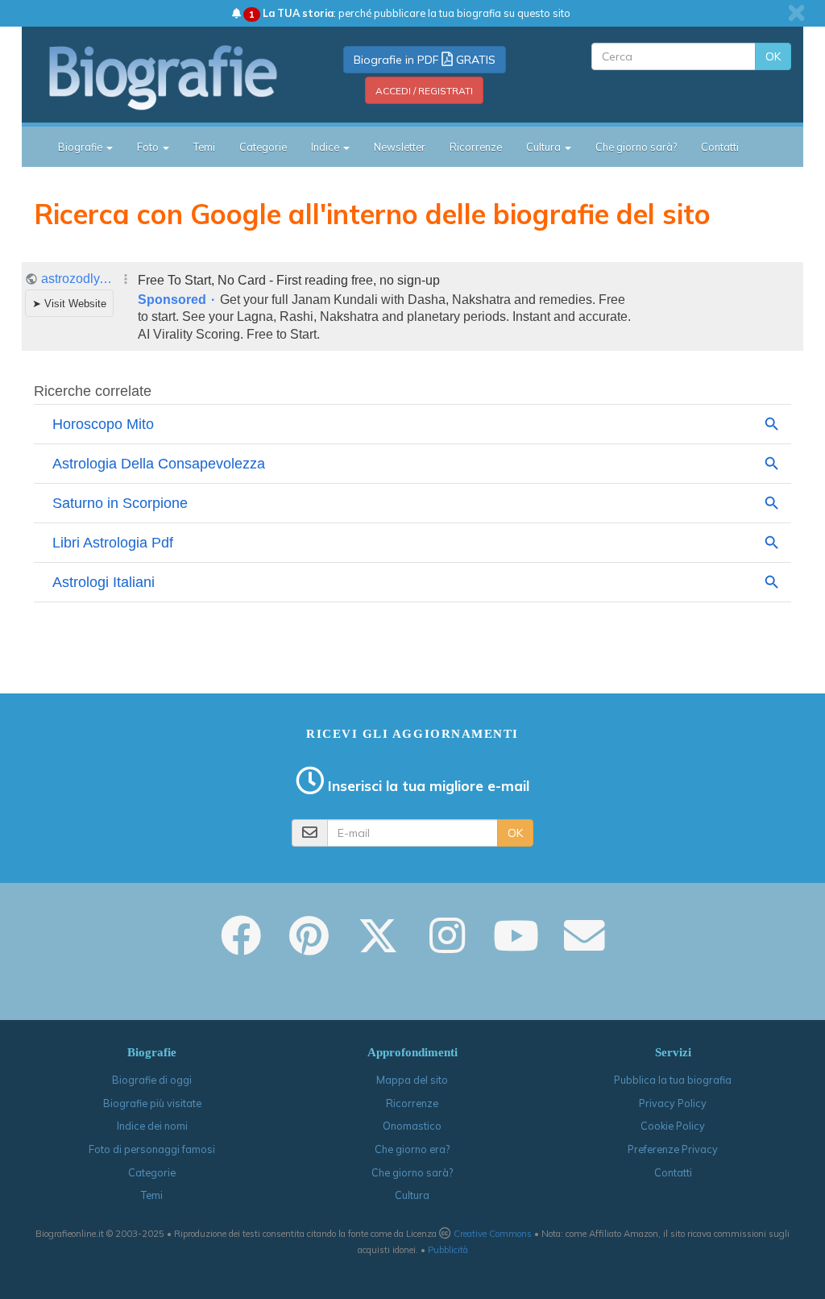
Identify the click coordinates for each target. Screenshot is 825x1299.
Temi (204, 146)
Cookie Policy (673, 1125)
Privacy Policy (673, 1103)
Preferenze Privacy (673, 1149)
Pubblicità (448, 1249)
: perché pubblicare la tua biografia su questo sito (409, 12)
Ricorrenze (476, 146)
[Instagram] (447, 946)
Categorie (263, 146)
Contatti (720, 146)
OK (773, 56)
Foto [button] (149, 146)
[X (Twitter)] (378, 946)
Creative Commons (493, 1233)
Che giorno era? (412, 1149)
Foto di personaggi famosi (152, 1149)
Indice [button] (326, 146)
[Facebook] (241, 946)
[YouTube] (516, 946)
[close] (796, 13)
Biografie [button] (81, 146)
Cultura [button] (544, 146)
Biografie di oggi (152, 1079)
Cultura (412, 1195)
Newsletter (399, 146)
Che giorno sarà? (636, 146)
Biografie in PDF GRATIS (424, 59)
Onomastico (412, 1125)
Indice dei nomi (152, 1125)
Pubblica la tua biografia (673, 1079)
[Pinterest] (309, 946)
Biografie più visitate (152, 1103)
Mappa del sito (412, 1079)
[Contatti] (584, 946)
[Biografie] (164, 77)
